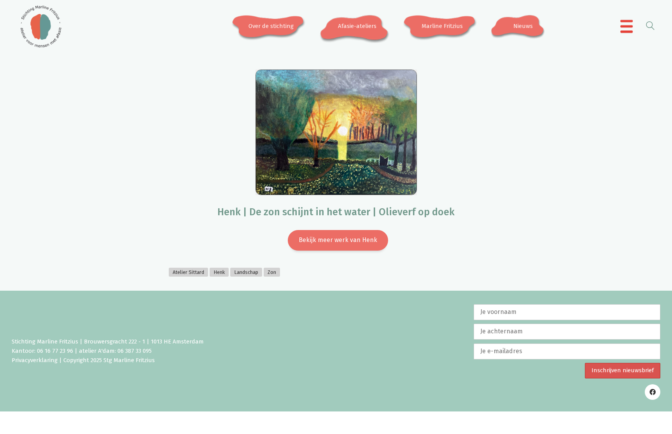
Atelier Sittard (188, 272)
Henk (219, 272)
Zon (272, 272)
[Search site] (650, 27)
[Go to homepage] (41, 26)
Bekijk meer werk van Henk (338, 240)
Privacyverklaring (35, 360)
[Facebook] (652, 392)
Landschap (246, 272)
